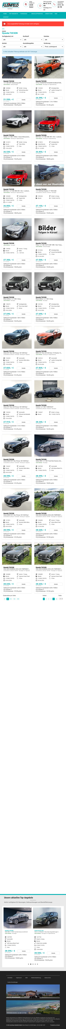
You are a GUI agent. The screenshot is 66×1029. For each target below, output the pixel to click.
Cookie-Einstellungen (12, 982)
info (3, 29)
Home (5, 13)
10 (4, 599)
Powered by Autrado (55, 1025)
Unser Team (48, 13)
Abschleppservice (37, 13)
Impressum (19, 977)
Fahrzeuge (23, 13)
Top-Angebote (13, 13)
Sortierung (47, 43)
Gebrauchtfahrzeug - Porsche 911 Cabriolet (47, 934)
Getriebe (46, 36)
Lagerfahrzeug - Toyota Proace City (18, 934)
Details (23, 99)
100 (14, 599)
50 (11, 599)
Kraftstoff (26, 36)
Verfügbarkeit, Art (7, 36)
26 (56, 599)
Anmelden (9, 977)
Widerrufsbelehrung (36, 977)
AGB (26, 977)
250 (18, 599)
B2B (56, 13)
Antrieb (4, 43)
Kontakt (6, 17)
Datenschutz (48, 977)
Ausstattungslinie (28, 43)
